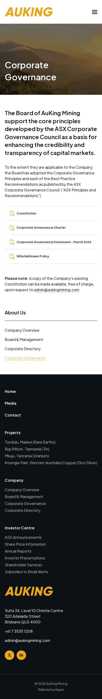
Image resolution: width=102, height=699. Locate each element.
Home (10, 391)
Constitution (26, 213)
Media (10, 403)
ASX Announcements (23, 537)
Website (44, 689)
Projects (13, 432)
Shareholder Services (23, 564)
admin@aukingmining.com (56, 289)
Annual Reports (18, 551)
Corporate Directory (23, 348)
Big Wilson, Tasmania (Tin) (27, 448)
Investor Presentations (25, 557)
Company (14, 480)
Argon (59, 689)
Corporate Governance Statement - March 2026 (54, 242)
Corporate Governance (25, 357)
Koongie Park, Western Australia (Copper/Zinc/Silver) (51, 462)
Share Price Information (25, 544)
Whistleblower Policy (33, 256)
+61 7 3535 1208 (19, 631)
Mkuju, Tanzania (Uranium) (27, 455)
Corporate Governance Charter (41, 227)
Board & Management (24, 339)
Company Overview (22, 330)
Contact (13, 415)
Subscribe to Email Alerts (26, 571)
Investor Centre (19, 527)
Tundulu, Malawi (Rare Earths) (30, 442)
